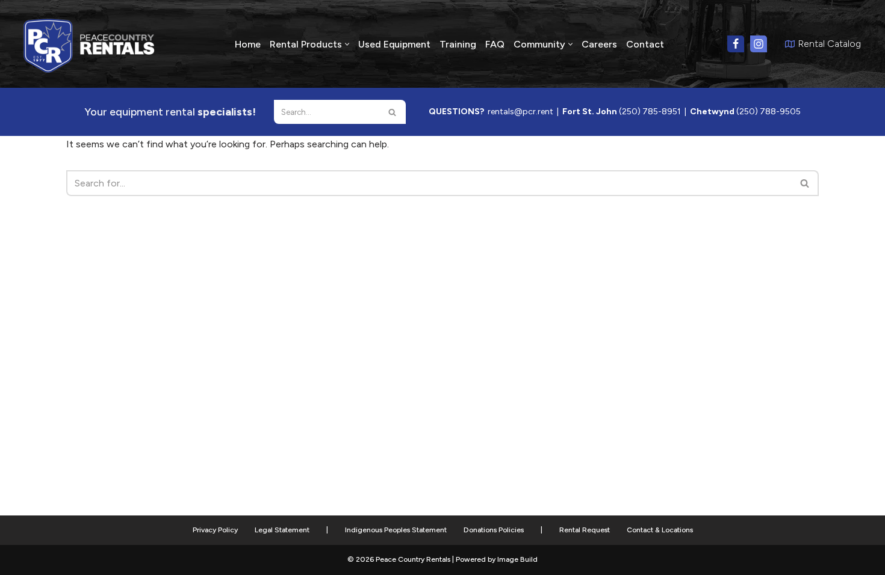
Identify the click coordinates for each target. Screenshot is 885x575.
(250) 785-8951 (650, 111)
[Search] (392, 112)
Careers (599, 44)
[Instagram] (758, 43)
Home (248, 44)
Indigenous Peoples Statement (396, 530)
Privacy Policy (215, 530)
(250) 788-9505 (768, 111)
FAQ (495, 44)
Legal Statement (282, 530)
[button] (347, 44)
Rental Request (584, 530)
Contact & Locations (660, 530)
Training (457, 44)
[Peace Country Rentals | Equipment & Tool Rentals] (89, 44)
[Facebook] (735, 43)
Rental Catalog (829, 43)
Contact (645, 44)
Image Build (517, 559)
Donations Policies (494, 530)
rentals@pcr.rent (520, 111)
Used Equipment (394, 44)
